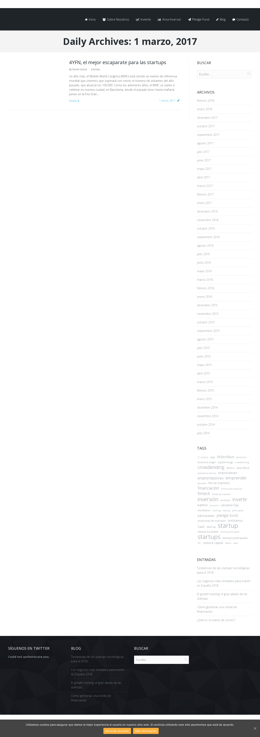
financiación (208, 488)
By (78, 69)
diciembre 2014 (207, 407)
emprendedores (211, 478)
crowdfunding (242, 462)
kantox (203, 505)
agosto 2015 (205, 339)
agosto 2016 (205, 245)
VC (199, 543)
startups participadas (235, 538)
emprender (236, 478)
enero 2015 (204, 399)
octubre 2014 (206, 424)
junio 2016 (204, 262)
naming (216, 510)
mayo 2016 (204, 271)
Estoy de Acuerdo (117, 731)
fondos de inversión (221, 494)
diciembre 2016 (207, 211)
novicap (226, 510)
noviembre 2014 (207, 416)
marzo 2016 (205, 280)
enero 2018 (204, 109)
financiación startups (231, 488)
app (212, 457)
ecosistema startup (207, 473)
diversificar (243, 468)
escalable (202, 483)
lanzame (214, 505)
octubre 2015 (206, 322)
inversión (208, 499)
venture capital (213, 543)
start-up (211, 527)
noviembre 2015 (207, 314)
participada (237, 510)
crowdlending (211, 467)
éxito (235, 543)
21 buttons (203, 457)
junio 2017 (204, 160)
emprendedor (227, 473)
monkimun (204, 510)
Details (73, 101)
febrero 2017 (205, 194)
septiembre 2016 (208, 237)
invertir (239, 499)
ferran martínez (219, 483)
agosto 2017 (205, 143)
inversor (225, 500)
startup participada (229, 531)
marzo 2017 (205, 186)
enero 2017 (204, 203)
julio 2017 (203, 152)
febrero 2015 (205, 390)
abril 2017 (203, 177)
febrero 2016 (205, 288)
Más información (146, 731)
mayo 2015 (204, 365)
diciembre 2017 (207, 118)
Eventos (95, 69)
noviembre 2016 (207, 220)
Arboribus (225, 456)
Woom (228, 543)
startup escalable (208, 531)
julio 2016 (203, 254)
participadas (206, 516)
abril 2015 (203, 373)
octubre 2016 (206, 228)
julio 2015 (203, 348)
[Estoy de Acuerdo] (255, 728)
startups (209, 536)
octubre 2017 (206, 126)
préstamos (235, 520)
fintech (204, 493)
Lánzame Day (230, 505)
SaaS (201, 526)
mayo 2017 (204, 169)
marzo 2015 (205, 382)
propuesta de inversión (212, 520)
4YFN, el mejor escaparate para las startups (117, 62)
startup (228, 525)
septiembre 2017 (208, 135)
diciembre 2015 (207, 305)
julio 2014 (203, 433)
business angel (207, 462)
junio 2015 (204, 356)
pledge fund (227, 515)
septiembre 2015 (208, 331)
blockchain (241, 457)
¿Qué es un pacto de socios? (216, 620)
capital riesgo (225, 462)
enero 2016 (204, 297)
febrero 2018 (205, 101)
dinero (230, 468)
